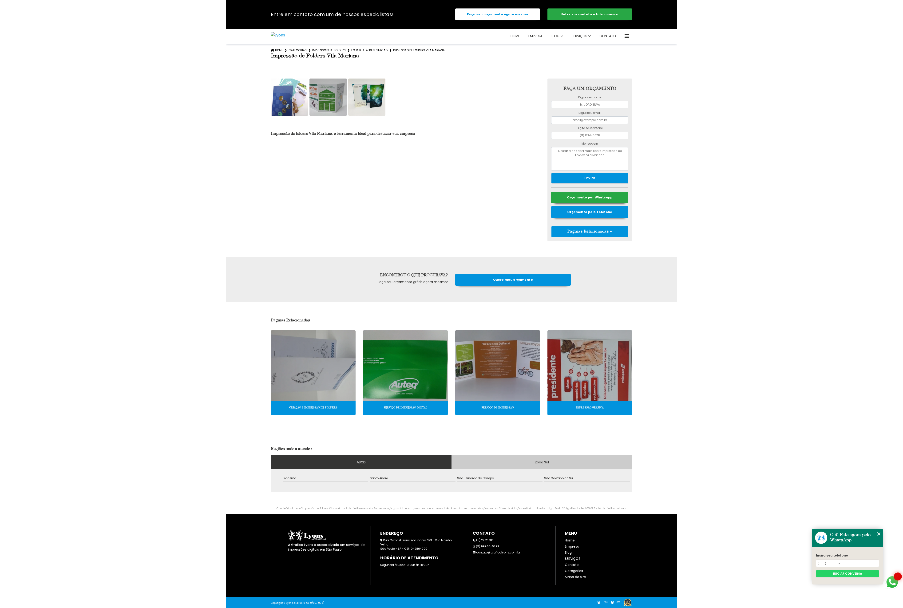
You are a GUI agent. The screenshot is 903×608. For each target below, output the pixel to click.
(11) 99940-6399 (487, 546)
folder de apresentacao (369, 50)
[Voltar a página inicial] (278, 35)
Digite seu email (589, 113)
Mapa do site (575, 577)
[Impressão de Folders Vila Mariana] (289, 97)
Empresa (535, 36)
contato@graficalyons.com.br (497, 552)
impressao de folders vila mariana (419, 50)
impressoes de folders (329, 50)
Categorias (298, 50)
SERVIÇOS (579, 36)
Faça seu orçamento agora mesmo (497, 14)
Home (515, 36)
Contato (607, 36)
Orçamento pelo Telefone (589, 212)
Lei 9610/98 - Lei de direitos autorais (603, 508)
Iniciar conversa (847, 574)
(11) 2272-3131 (485, 540)
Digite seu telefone (590, 128)
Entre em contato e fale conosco (589, 14)
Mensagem (590, 144)
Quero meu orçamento (513, 280)
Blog (555, 36)
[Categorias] (626, 36)
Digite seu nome (589, 97)
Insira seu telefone (832, 555)
